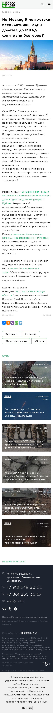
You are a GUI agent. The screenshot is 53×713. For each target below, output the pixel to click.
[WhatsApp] (16, 323)
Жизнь (16, 12)
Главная (6, 12)
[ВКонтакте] (4, 323)
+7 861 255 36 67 (24, 594)
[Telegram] (20, 323)
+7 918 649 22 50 (25, 587)
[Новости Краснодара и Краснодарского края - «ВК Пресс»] (8, 4)
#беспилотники (16, 341)
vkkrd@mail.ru (15, 601)
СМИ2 (5, 356)
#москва (31, 334)
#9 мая (39, 341)
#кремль (11, 334)
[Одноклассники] (8, 323)
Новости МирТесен (13, 561)
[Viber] (12, 323)
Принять (27, 708)
